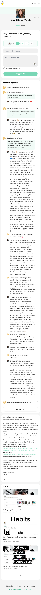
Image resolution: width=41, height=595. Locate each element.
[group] (20, 502)
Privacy (18, 586)
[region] (20, 54)
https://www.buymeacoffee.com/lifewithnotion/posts (20, 454)
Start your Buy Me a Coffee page (20, 589)
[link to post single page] (20, 501)
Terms (25, 586)
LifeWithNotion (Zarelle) (20, 20)
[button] (39, 4)
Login (34, 3)
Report (32, 586)
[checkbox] (10, 68)
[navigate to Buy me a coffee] (2, 3)
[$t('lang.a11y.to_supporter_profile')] (8, 101)
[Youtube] (4, 479)
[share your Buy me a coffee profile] (38, 17)
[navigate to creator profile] (20, 13)
